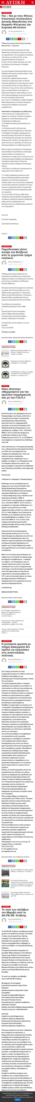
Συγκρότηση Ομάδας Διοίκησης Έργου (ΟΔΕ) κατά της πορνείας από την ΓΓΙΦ (22, 894)
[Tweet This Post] (11, 38)
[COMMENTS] (27, 38)
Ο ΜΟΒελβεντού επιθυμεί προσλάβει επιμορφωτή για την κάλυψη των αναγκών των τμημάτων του (22, 373)
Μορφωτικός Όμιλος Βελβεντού (23, 337)
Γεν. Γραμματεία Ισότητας (21, 857)
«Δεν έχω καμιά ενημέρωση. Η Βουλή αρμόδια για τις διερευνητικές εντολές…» (13, 631)
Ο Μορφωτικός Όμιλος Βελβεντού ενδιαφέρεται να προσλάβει (21, 362)
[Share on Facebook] (8, 38)
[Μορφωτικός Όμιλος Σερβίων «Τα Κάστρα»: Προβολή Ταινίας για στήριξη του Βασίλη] (5, 353)
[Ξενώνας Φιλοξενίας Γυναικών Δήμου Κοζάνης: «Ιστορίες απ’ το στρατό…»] (5, 873)
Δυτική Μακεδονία (16, 31)
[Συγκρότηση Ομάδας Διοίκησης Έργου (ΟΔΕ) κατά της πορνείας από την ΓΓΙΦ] (5, 895)
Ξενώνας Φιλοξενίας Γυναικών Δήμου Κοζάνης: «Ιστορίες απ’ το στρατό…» (22, 870)
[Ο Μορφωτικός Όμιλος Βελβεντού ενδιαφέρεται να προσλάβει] (5, 364)
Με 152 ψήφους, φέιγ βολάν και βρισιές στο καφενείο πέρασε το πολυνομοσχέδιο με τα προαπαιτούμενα (11, 613)
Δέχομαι (17, 1099)
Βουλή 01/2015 (17, 597)
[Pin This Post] (19, 38)
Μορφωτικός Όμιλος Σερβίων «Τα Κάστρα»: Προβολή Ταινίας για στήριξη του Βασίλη (21, 352)
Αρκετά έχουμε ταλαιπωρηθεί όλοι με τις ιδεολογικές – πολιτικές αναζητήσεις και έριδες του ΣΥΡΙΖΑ (13, 622)
